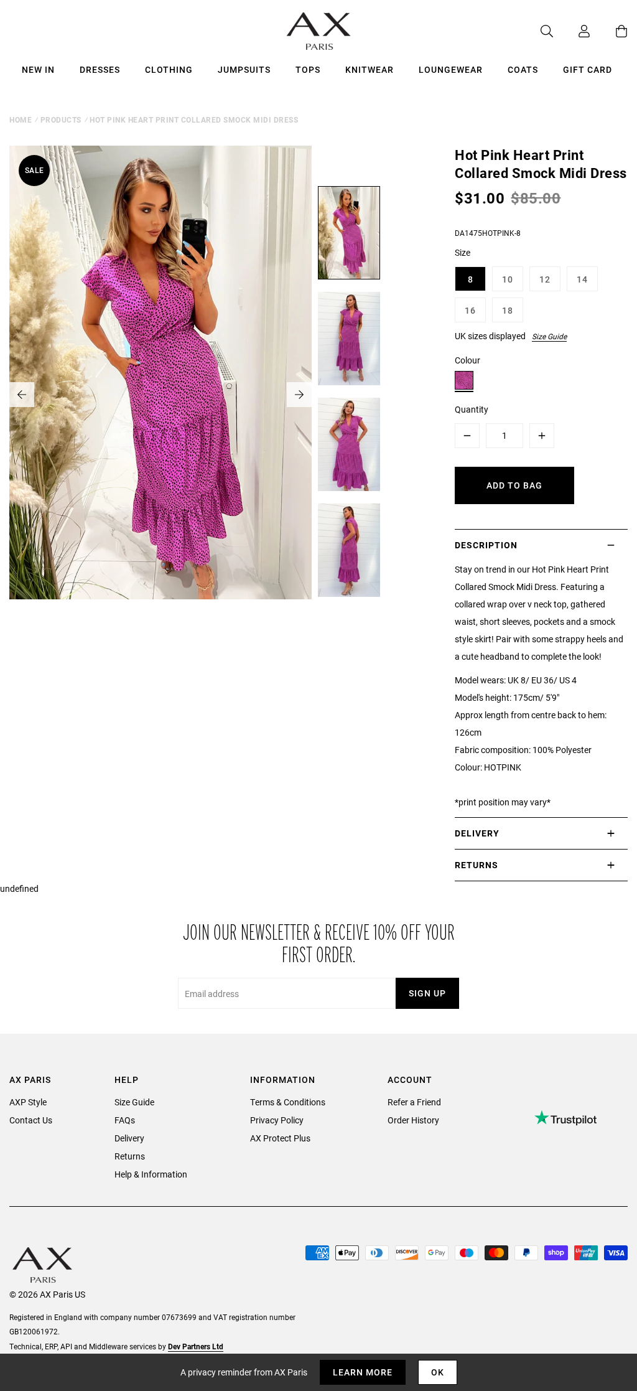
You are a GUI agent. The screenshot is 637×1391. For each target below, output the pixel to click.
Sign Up (427, 993)
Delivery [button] (477, 833)
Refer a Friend (414, 1102)
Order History (413, 1120)
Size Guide (549, 336)
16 (470, 310)
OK (437, 1372)
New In (38, 69)
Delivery (129, 1138)
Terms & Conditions (287, 1102)
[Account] (571, 31)
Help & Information (150, 1174)
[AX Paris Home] (319, 31)
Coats (523, 69)
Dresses (100, 69)
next (299, 394)
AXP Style (28, 1102)
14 (582, 279)
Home (20, 119)
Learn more (363, 1372)
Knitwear (369, 69)
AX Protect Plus (280, 1138)
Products (60, 119)
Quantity (471, 409)
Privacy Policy (277, 1120)
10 (507, 279)
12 (545, 279)
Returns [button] (476, 865)
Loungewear (451, 69)
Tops (307, 69)
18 (507, 310)
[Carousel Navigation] (160, 394)
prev (21, 394)
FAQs (124, 1120)
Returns (129, 1156)
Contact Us (30, 1120)
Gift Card (587, 69)
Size (462, 252)
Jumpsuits (244, 69)
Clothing (169, 69)
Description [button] (486, 545)
